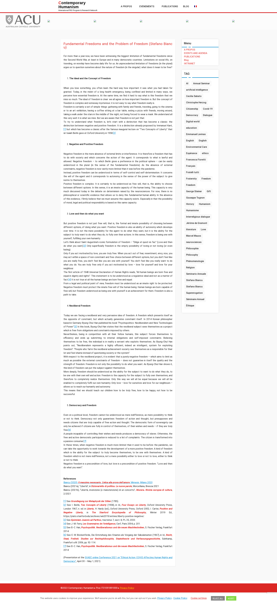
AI (187, 83)
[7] (85, 441)
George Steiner (194, 191)
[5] (75, 326)
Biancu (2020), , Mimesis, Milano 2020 (107, 482)
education (191, 128)
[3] (85, 246)
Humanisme (192, 210)
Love (203, 229)
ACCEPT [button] (231, 598)
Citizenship (192, 108)
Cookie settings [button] (199, 598)
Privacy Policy (127, 588)
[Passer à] (195, 6)
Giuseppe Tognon (195, 197)
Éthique (190, 305)
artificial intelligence (197, 89)
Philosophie (192, 248)
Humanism (204, 204)
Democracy (192, 115)
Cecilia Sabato (194, 96)
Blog (186, 60)
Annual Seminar (201, 83)
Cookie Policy (180, 598)
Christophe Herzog (196, 102)
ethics (205, 153)
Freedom (206, 178)
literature (191, 229)
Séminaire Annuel (195, 299)
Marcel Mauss (193, 235)
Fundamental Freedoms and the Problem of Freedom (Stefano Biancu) (117, 45)
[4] (69, 279)
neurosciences (194, 242)
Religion (190, 267)
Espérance (191, 153)
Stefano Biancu (194, 280)
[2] (114, 133)
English (190, 140)
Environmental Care (196, 147)
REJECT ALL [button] (218, 598)
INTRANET (189, 63)
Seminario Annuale (196, 274)
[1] (64, 129)
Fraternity (191, 178)
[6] (69, 430)
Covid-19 (208, 108)
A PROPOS (189, 49)
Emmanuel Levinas (196, 134)
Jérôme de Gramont (196, 223)
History (190, 204)
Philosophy (192, 254)
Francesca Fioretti (196, 159)
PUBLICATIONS (192, 56)
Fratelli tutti (192, 172)
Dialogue (207, 115)
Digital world (193, 121)
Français (190, 166)
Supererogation (194, 293)
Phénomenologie (195, 261)
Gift (209, 191)
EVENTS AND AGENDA (195, 53)
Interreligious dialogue (198, 216)
